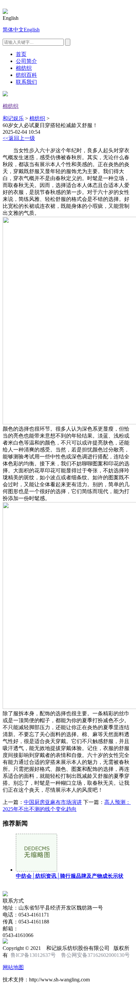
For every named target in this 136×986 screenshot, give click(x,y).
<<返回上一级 (19, 138)
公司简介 (26, 61)
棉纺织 (24, 68)
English (32, 29)
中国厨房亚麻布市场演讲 (53, 802)
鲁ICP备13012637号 (33, 955)
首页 (21, 54)
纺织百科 (26, 75)
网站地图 (13, 967)
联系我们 (26, 82)
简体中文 (13, 29)
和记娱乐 (13, 118)
